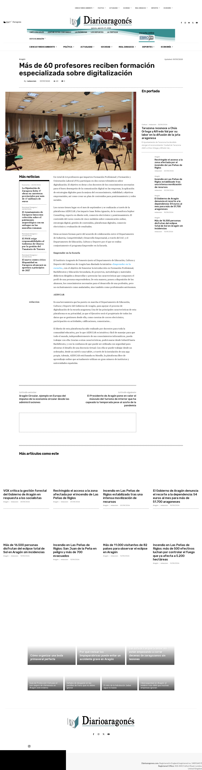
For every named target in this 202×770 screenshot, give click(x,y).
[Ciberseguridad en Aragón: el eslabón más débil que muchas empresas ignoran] (157, 678)
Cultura (144, 124)
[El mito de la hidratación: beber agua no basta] (119, 678)
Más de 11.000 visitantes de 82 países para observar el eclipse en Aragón (125, 548)
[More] (180, 81)
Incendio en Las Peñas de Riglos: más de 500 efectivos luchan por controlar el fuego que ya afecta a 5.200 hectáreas (174, 552)
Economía (26, 185)
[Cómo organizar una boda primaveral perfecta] (52, 649)
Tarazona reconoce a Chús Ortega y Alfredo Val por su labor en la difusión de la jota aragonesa (161, 133)
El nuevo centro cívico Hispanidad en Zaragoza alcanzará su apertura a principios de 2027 (34, 265)
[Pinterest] (167, 81)
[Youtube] (197, 22)
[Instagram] (185, 22)
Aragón (22, 59)
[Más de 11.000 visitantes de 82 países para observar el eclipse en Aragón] (126, 526)
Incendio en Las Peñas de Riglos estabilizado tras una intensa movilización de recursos (168, 183)
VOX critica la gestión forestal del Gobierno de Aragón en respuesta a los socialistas (25, 494)
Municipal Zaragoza (29, 207)
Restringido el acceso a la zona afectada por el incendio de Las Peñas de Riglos (169, 163)
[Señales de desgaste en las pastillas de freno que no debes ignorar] (82, 678)
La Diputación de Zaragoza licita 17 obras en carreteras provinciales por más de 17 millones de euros (33, 195)
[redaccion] (21, 81)
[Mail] (189, 22)
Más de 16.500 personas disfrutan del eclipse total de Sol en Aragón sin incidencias (169, 224)
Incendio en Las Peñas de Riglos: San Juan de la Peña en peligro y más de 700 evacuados (75, 550)
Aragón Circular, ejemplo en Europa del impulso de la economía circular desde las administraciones (44, 399)
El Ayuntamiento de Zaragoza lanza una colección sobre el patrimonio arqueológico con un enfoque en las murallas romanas (33, 220)
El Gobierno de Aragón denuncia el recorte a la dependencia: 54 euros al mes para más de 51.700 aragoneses (168, 204)
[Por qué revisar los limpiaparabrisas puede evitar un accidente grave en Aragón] (101, 649)
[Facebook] (181, 22)
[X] (193, 22)
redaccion (31, 81)
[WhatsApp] (173, 81)
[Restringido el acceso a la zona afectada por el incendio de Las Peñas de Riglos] (147, 161)
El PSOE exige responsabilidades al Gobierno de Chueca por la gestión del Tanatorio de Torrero (33, 244)
